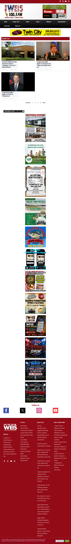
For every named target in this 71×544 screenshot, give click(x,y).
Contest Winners (59, 453)
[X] (63, 1)
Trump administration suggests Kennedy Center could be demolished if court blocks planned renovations (43, 433)
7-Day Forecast (58, 426)
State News (23, 456)
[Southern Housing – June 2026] (35, 128)
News (27, 22)
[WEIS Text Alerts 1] (35, 325)
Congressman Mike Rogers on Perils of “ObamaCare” (7, 94)
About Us (17, 26)
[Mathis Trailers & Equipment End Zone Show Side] (35, 370)
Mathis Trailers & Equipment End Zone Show (60, 458)
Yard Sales (57, 470)
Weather (48, 22)
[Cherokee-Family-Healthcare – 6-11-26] (35, 181)
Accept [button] (67, 541)
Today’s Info (16, 22)
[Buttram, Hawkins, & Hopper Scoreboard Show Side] (35, 348)
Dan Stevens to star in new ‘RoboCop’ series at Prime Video (43, 498)
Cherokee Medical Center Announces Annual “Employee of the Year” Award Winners (9, 64)
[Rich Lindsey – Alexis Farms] (35, 211)
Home (5, 22)
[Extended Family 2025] (35, 154)
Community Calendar (26, 430)
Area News (23, 426)
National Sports (25, 446)
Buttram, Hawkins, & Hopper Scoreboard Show (60, 449)
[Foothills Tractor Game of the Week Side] (35, 392)
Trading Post (58, 463)
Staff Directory (7, 440)
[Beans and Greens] (35, 281)
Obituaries (23, 449)
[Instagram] (14, 461)
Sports (38, 22)
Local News (23, 440)
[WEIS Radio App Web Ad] (35, 259)
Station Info (7, 442)
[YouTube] (66, 1)
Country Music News (26, 433)
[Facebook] (60, 1)
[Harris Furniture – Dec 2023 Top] (35, 303)
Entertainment (61, 22)
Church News (24, 428)
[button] (69, 1)
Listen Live (7, 26)
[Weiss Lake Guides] (35, 237)
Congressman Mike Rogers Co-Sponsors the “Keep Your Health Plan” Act (44, 64)
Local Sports (24, 442)
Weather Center (25, 458)
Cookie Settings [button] (59, 541)
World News (24, 460)
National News (24, 444)
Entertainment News (26, 435)
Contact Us (6, 438)
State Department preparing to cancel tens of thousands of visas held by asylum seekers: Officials (43, 509)
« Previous (27, 102)
